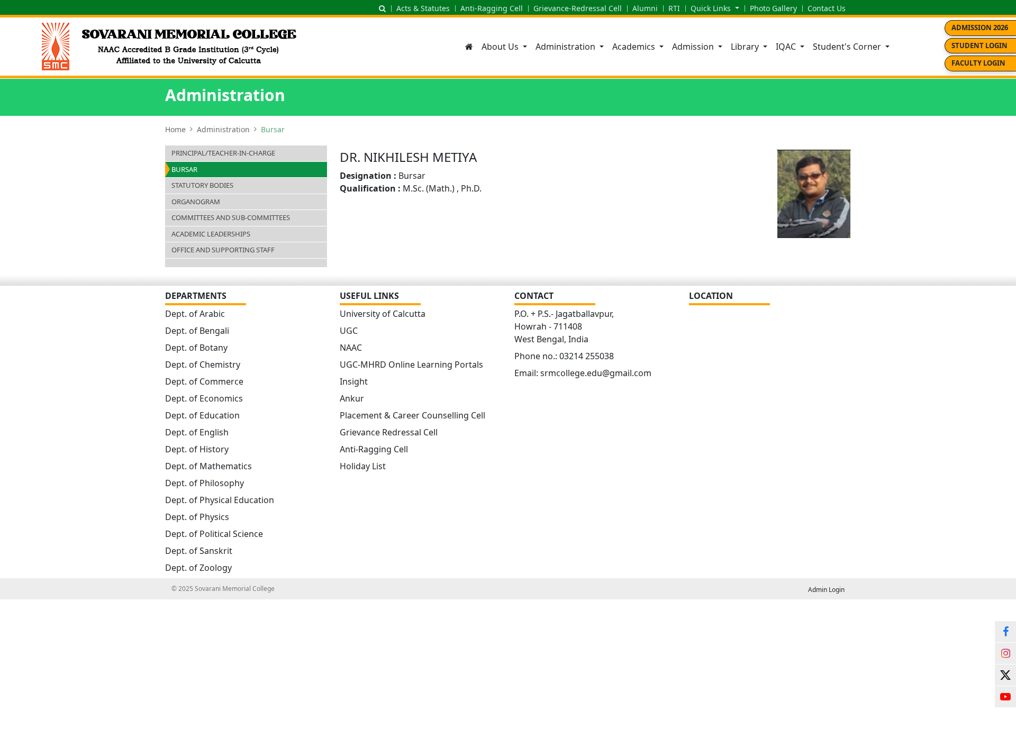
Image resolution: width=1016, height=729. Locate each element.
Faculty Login (978, 63)
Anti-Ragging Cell (491, 8)
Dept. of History (197, 449)
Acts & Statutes (423, 8)
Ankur (352, 398)
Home (175, 129)
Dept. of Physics (197, 517)
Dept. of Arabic (195, 314)
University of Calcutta (382, 314)
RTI (674, 8)
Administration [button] (566, 46)
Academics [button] (634, 46)
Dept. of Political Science (214, 534)
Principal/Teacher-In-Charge (223, 153)
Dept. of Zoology (198, 567)
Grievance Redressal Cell (389, 432)
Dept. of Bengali (197, 330)
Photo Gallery (773, 8)
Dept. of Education (202, 415)
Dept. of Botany (196, 347)
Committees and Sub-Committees (230, 217)
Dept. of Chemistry (202, 364)
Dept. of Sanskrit (198, 551)
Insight (354, 381)
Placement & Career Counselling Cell (412, 415)
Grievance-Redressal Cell (577, 8)
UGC (349, 330)
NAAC (351, 347)
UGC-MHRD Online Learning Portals (411, 364)
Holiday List (363, 466)
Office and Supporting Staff (223, 249)
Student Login (979, 45)
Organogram (195, 201)
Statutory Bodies (202, 185)
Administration (223, 129)
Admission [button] (694, 46)
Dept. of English (197, 432)
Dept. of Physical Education (219, 500)
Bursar (184, 169)
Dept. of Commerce (204, 381)
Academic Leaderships (210, 234)
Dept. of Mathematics (208, 466)
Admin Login (826, 589)
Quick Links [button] (712, 8)
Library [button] (746, 46)
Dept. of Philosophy (204, 483)
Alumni (645, 8)
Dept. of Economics (204, 398)
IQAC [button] (787, 46)
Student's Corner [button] (848, 46)
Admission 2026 (979, 27)
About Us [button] (501, 46)
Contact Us (827, 8)
